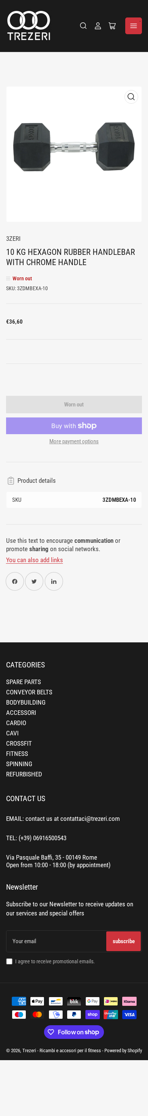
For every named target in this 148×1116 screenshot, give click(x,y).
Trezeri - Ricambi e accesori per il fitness (61, 1050)
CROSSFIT (19, 743)
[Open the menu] (133, 25)
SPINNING (19, 764)
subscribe (124, 941)
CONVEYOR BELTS (29, 692)
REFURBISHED (24, 774)
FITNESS (17, 753)
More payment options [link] (74, 441)
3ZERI (13, 238)
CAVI (12, 733)
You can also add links (34, 560)
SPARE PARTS (23, 682)
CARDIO (16, 723)
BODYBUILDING (26, 702)
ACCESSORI (21, 712)
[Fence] (83, 25)
